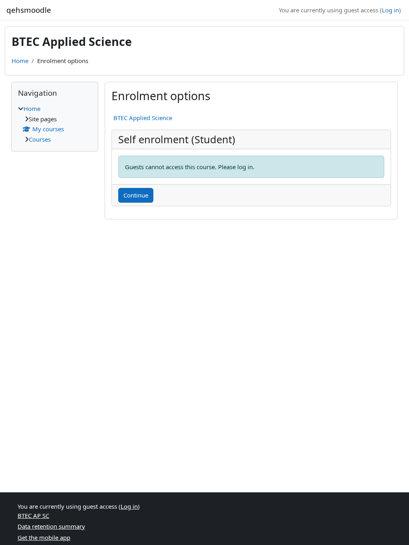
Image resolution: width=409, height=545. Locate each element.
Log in (390, 10)
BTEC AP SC (33, 515)
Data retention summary (51, 526)
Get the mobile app (44, 537)
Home (20, 61)
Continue (135, 195)
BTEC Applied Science (142, 118)
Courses (40, 139)
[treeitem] (54, 124)
